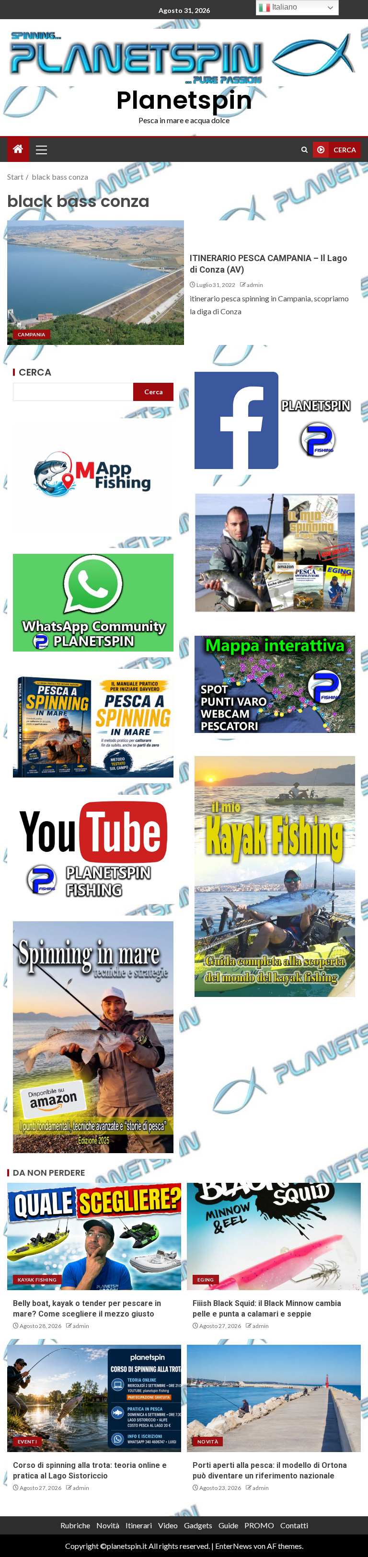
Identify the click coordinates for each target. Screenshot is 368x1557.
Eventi (27, 1441)
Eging (205, 1279)
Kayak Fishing (37, 1279)
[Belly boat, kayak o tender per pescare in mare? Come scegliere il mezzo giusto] (94, 1236)
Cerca (35, 372)
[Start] (18, 149)
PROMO (259, 1525)
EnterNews (233, 1545)
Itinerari (139, 1525)
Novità (207, 1441)
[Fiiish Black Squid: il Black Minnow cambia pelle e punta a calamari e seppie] (274, 1236)
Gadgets (198, 1525)
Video (168, 1525)
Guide (228, 1525)
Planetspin (184, 99)
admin (255, 284)
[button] (40, 149)
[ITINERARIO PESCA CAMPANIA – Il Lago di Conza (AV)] (95, 282)
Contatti (294, 1525)
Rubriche (75, 1525)
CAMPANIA (32, 334)
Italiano (283, 7)
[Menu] (40, 149)
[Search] (304, 149)
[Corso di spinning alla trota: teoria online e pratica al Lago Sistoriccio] (94, 1398)
